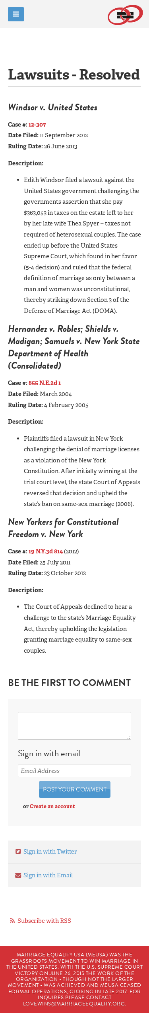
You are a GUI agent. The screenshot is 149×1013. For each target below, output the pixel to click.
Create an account (52, 806)
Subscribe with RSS (44, 921)
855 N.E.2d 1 (45, 383)
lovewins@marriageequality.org (74, 1004)
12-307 (37, 125)
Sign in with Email (47, 875)
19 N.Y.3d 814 (46, 551)
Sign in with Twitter (49, 852)
